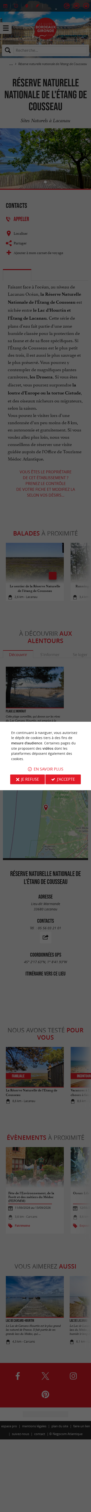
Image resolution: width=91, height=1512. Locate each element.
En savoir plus (48, 769)
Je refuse (30, 779)
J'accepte (66, 779)
